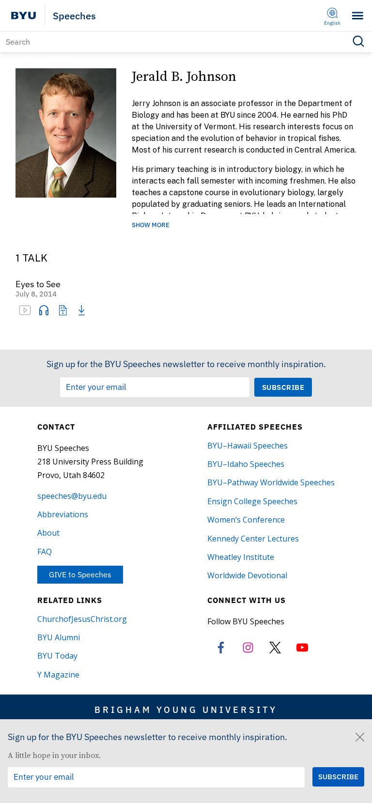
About (48, 532)
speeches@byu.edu (72, 496)
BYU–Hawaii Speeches (247, 445)
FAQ (44, 551)
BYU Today (57, 655)
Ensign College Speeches (252, 501)
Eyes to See (38, 284)
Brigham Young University (186, 709)
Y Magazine (58, 674)
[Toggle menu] (357, 15)
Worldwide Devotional (247, 575)
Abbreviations (62, 514)
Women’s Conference (246, 519)
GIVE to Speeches (80, 574)
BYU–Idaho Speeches (245, 464)
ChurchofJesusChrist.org (82, 619)
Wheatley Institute (240, 557)
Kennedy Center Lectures (253, 538)
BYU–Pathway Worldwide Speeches (271, 482)
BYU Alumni (58, 637)
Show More (151, 225)
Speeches (74, 15)
